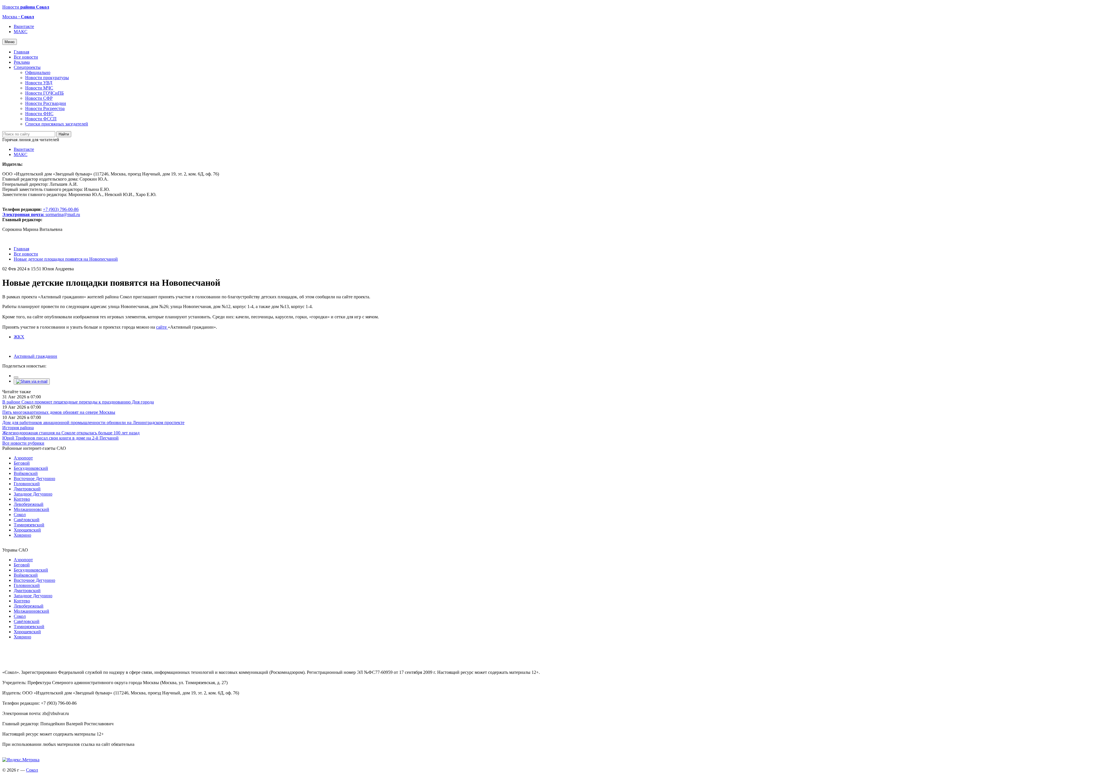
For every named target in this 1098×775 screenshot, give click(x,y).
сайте (162, 327)
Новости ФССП (41, 118)
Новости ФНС (39, 113)
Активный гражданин (35, 356)
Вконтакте (24, 26)
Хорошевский (27, 530)
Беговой (22, 463)
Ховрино (22, 535)
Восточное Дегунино (34, 478)
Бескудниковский (31, 468)
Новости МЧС (39, 87)
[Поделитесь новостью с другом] (31, 381)
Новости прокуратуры (47, 77)
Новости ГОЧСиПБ (44, 93)
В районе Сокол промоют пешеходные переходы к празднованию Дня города (78, 402)
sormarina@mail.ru (62, 214)
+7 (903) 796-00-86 (40, 212)
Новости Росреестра (45, 108)
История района (18, 427)
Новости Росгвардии (45, 103)
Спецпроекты (27, 67)
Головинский (27, 483)
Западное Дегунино (33, 494)
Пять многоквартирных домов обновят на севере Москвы (58, 412)
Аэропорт (23, 458)
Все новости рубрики (23, 443)
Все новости (26, 57)
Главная (21, 51)
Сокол (20, 514)
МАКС (20, 31)
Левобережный (28, 504)
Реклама (22, 62)
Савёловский (26, 519)
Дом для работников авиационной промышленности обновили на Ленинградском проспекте (93, 422)
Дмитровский (27, 488)
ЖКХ (19, 336)
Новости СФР (39, 98)
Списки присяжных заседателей (56, 123)
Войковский (26, 473)
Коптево (22, 499)
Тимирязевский (29, 524)
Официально (37, 72)
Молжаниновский (31, 509)
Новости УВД (38, 82)
